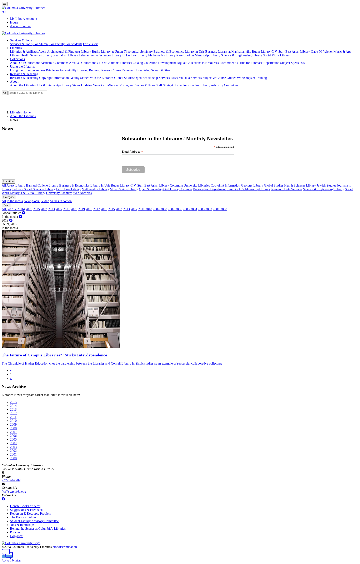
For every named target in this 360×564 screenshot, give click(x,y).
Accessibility (68, 70)
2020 (74, 209)
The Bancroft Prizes (23, 517)
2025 (36, 209)
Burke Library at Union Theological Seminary (122, 51)
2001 (216, 209)
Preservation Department (209, 189)
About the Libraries (23, 85)
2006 (178, 209)
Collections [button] (17, 59)
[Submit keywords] (5, 93)
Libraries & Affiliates (24, 51)
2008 (163, 209)
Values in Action (61, 201)
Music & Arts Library (124, 189)
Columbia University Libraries (190, 185)
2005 (186, 209)
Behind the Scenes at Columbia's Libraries (38, 528)
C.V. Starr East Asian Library (290, 51)
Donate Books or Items (25, 506)
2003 (201, 209)
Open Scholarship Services (152, 78)
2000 (223, 209)
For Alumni (41, 44)
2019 (81, 209)
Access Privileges (47, 70)
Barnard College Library (42, 185)
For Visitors (90, 44)
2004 (193, 209)
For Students (73, 44)
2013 (126, 209)
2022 (59, 209)
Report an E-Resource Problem (30, 513)
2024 (44, 209)
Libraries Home (20, 112)
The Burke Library (32, 193)
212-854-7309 (11, 480)
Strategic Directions (176, 85)
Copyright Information (54, 78)
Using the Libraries (22, 70)
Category (8, 197)
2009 (156, 209)
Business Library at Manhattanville (228, 51)
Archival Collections (82, 63)
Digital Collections (189, 63)
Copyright (16, 536)
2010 (148, 209)
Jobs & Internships (48, 85)
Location (8, 181)
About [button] (14, 81)
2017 (96, 209)
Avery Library (15, 185)
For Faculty (57, 44)
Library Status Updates (77, 85)
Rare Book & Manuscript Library (198, 55)
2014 (119, 209)
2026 (29, 209)
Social (36, 201)
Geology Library (252, 185)
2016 (104, 209)
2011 (141, 209)
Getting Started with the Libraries (91, 78)
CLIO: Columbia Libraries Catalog (120, 63)
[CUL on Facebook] (3, 499)
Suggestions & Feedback (26, 510)
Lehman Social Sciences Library (100, 55)
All (4, 185)
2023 (51, 209)
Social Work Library (276, 55)
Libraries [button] (16, 48)
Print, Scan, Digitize (156, 70)
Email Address (132, 152)
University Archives (59, 193)
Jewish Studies (326, 185)
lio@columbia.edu (14, 491)
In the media (15, 201)
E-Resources (210, 63)
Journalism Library (65, 55)
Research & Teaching (24, 78)
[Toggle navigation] (5, 4)
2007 (171, 209)
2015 (111, 209)
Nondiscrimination (64, 547)
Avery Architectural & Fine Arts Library (64, 51)
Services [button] (21, 40)
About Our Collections (25, 63)
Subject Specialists (292, 63)
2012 (134, 209)
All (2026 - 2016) (13, 209)
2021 (66, 209)
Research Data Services (186, 78)
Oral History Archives (177, 189)
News (96, 85)
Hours (14, 22)
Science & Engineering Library (241, 55)
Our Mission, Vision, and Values (122, 85)
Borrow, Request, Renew (94, 70)
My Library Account (23, 18)
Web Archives (82, 193)
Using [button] (22, 66)
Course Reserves (122, 70)
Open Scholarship (150, 189)
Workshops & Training (252, 78)
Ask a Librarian (20, 26)
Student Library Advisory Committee (214, 85)
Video (45, 201)
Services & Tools (21, 44)
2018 (89, 209)
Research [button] (24, 74)
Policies (150, 85)
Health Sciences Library (36, 55)
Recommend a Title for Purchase (241, 63)
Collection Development (160, 63)
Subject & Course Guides (219, 78)
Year (6, 205)
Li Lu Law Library (134, 55)
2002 (208, 209)
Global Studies (124, 78)
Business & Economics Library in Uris (179, 51)
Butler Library (261, 51)
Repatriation (271, 63)
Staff (159, 85)
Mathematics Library (161, 55)
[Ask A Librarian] (3, 11)
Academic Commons (54, 63)
